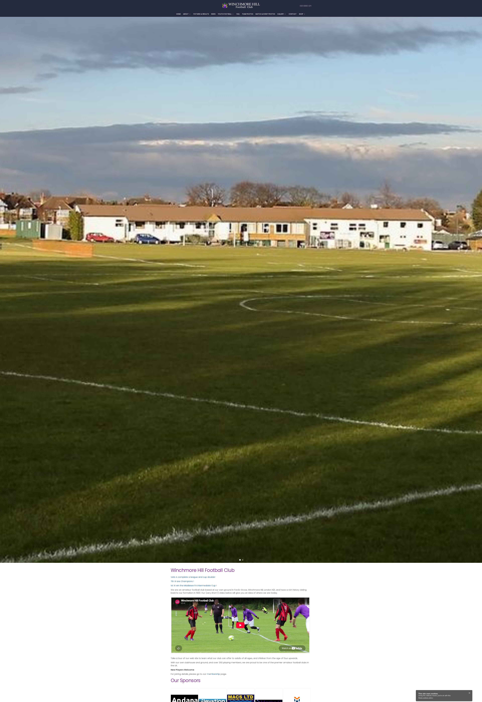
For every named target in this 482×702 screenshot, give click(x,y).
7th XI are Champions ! (182, 581)
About (186, 14)
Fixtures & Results (201, 14)
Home (178, 14)
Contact (293, 14)
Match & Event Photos (265, 14)
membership (213, 674)
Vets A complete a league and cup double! (193, 577)
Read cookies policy (425, 698)
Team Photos (247, 14)
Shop (301, 14)
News (213, 14)
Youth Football (225, 14)
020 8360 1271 (305, 6)
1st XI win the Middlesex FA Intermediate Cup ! (194, 585)
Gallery (280, 14)
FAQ (238, 14)
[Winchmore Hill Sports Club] (241, 5)
